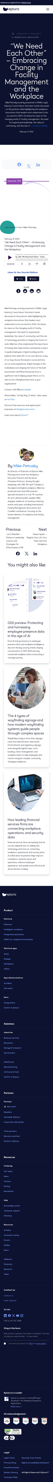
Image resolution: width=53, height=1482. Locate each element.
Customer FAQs (10, 1477)
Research (8, 1269)
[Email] (38, 291)
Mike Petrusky (25, 466)
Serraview (8, 988)
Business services (11, 1038)
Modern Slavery (11, 1472)
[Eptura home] (11, 9)
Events (7, 1240)
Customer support (12, 1210)
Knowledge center (12, 1205)
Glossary (8, 1215)
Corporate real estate (14, 1122)
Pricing (7, 1186)
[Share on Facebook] (19, 164)
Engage (7, 959)
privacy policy (41, 1343)
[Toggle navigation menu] (48, 9)
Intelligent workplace (13, 929)
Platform (8, 924)
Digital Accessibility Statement (35, 1462)
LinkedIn (27, 389)
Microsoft (11, 1106)
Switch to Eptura (11, 1007)
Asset (6, 954)
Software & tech (11, 1072)
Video (6, 1274)
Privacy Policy (10, 1462)
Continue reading (39, 125)
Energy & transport (12, 1048)
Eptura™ (24, 415)
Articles (7, 1230)
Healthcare (9, 1062)
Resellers (8, 1112)
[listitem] (5, 1315)
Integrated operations (14, 934)
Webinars (8, 1259)
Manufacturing (10, 1067)
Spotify (34, 279)
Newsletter (9, 1191)
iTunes (20, 279)
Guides (7, 1245)
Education (8, 1043)
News (6, 1176)
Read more (18, 2)
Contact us (8, 1295)
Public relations (10, 1300)
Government (9, 1053)
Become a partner (12, 1136)
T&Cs (31, 1343)
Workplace (8, 964)
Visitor (7, 969)
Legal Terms (9, 1458)
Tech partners (10, 1131)
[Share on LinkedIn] (38, 164)
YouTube (11, 399)
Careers (7, 1181)
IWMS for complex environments (18, 939)
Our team (8, 1171)
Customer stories (11, 1235)
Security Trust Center (31, 1458)
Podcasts (36, 34)
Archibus (8, 983)
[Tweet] (29, 165)
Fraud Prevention (11, 1467)
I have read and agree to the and (27, 1343)
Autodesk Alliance (12, 1117)
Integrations (9, 1002)
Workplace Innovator (26, 37)
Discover (22, 34)
